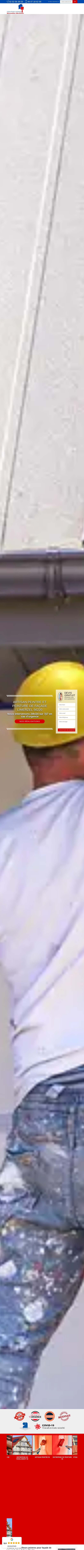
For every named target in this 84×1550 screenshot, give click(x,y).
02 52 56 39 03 (16, 2)
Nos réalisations (30, 721)
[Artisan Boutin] (15, 8)
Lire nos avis (11, 1546)
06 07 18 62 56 (34, 2)
